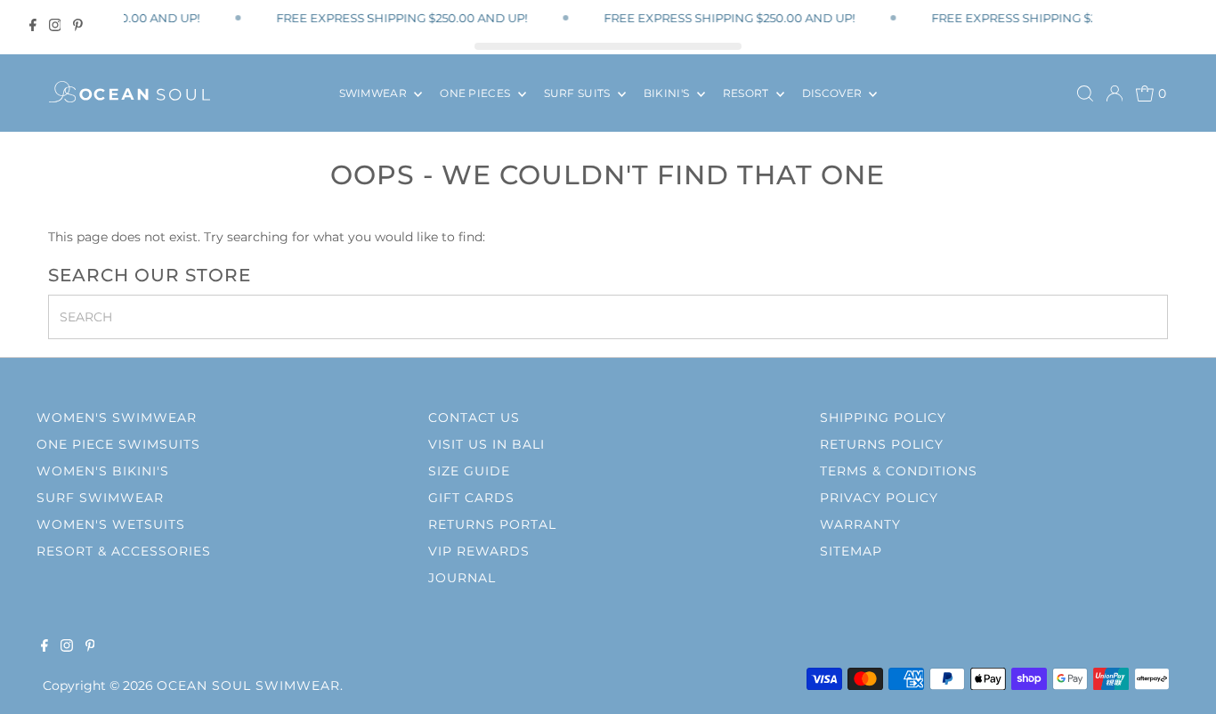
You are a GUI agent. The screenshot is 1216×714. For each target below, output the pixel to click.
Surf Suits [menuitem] (578, 93)
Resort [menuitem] (747, 93)
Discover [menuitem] (833, 93)
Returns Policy (882, 444)
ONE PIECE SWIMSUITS (118, 444)
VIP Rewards (479, 551)
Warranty (860, 524)
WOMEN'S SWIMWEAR (116, 418)
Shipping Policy (883, 418)
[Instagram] (55, 25)
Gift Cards (471, 498)
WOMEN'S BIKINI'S (102, 471)
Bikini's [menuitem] (668, 93)
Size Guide (469, 471)
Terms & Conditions (898, 471)
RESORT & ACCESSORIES (123, 551)
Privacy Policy (879, 498)
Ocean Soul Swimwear (248, 685)
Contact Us (474, 418)
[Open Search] (1085, 93)
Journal (462, 578)
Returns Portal (492, 524)
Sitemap (851, 551)
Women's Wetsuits (110, 524)
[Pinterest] (78, 25)
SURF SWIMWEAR (100, 498)
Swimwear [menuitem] (374, 93)
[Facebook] (33, 25)
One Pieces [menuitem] (476, 93)
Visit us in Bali (486, 444)
